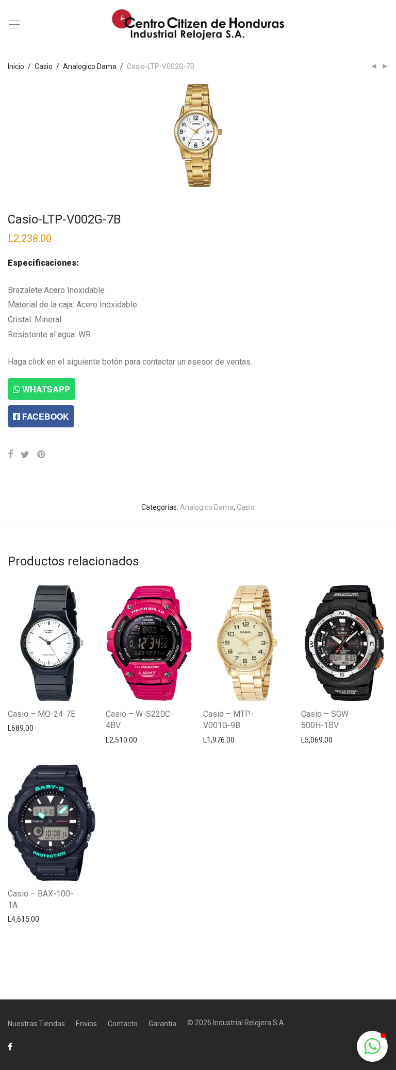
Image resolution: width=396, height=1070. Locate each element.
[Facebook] (10, 1046)
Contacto (123, 1024)
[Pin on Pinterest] (41, 455)
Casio (44, 66)
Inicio (16, 66)
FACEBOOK (44, 416)
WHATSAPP (45, 389)
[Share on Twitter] (25, 455)
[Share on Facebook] (10, 455)
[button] (372, 1046)
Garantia (162, 1024)
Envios (86, 1024)
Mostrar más (23, 727)
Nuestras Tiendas (36, 1024)
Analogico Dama (90, 66)
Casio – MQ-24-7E (41, 714)
